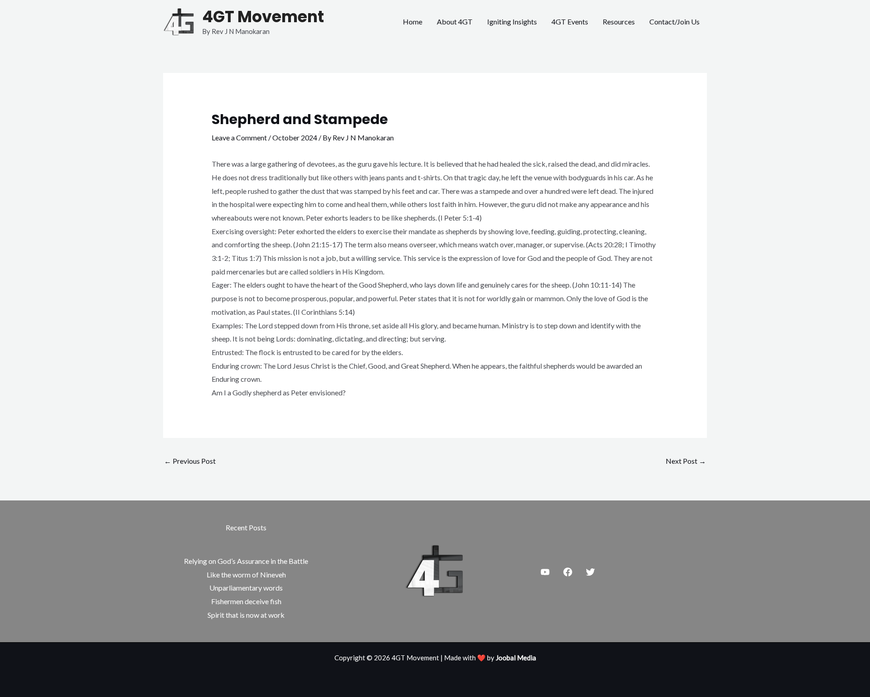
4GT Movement (263, 16)
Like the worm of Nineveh (246, 574)
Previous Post (190, 461)
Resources (619, 21)
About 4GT (455, 21)
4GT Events (569, 21)
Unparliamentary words (246, 587)
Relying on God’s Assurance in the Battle (246, 561)
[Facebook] (567, 572)
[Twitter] (590, 572)
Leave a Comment (239, 137)
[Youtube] (545, 572)
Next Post (686, 461)
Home (412, 21)
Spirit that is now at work (246, 614)
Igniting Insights (512, 21)
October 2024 (294, 137)
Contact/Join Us (674, 21)
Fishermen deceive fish (246, 601)
